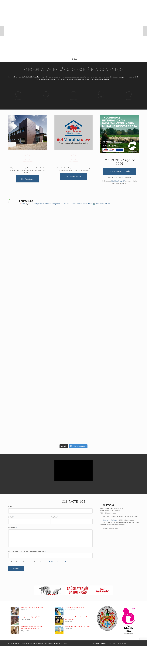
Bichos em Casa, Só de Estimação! (32, 607)
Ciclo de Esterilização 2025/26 (74, 607)
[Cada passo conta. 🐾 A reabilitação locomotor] (90, 390)
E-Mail (11, 517)
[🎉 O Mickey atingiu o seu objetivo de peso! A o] (24, 427)
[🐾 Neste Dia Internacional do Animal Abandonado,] (90, 215)
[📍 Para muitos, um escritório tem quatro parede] (90, 278)
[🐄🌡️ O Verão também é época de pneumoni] (123, 337)
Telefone (54, 517)
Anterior (2, 31)
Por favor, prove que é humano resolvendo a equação (27, 551)
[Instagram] (133, 643)
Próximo (145, 31)
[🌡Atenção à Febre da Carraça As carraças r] (24, 343)
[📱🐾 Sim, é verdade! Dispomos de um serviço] (57, 426)
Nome (11, 506)
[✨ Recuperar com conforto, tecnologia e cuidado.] (90, 425)
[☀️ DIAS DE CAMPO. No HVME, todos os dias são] (24, 287)
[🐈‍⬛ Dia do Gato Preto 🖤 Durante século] (57, 233)
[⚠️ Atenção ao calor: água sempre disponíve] (57, 337)
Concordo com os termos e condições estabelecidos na (38, 562)
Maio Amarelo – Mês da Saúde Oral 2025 (78, 626)
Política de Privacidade (57, 562)
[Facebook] (130, 643)
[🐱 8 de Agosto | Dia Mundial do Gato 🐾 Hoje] (57, 282)
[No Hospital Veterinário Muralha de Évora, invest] (90, 336)
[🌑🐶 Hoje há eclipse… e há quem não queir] (123, 216)
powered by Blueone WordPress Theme (55, 643)
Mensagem (12, 527)
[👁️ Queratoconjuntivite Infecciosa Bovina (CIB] (57, 390)
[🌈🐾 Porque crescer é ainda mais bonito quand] (123, 424)
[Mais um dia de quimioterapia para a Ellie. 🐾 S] (24, 216)
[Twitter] (137, 643)
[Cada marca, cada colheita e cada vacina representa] (123, 275)
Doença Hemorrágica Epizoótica (31, 617)
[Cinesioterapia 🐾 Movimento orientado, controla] (24, 382)
